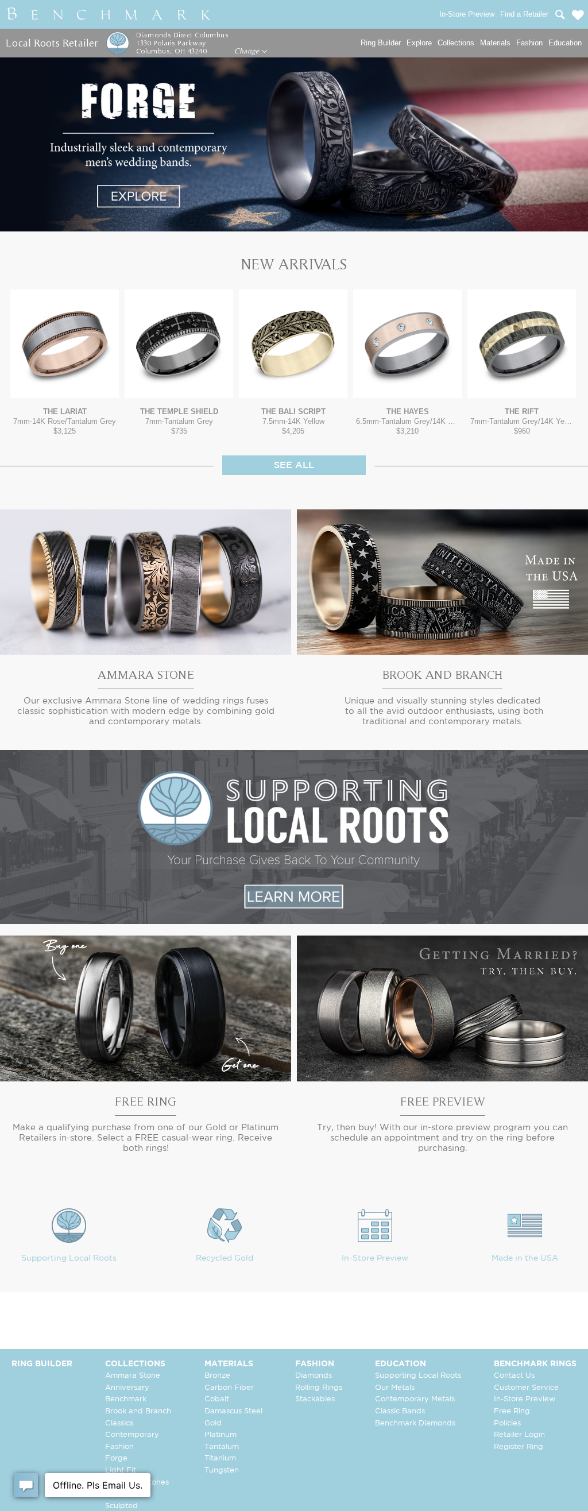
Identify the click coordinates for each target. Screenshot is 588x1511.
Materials (495, 42)
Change (247, 51)
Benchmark (125, 1399)
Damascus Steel (233, 1411)
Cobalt (216, 1399)
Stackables (315, 1399)
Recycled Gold (224, 1258)
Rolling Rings (318, 1388)
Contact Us (514, 1376)
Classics (119, 1423)
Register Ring (518, 1447)
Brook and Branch (138, 1411)
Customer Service (526, 1388)
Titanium (220, 1458)
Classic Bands (400, 1411)
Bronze (217, 1376)
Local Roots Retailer (52, 43)
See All (294, 465)
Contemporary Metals (415, 1399)
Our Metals (395, 1388)
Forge (116, 1458)
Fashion (529, 42)
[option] (64, 362)
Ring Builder (381, 42)
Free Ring (512, 1411)
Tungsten (221, 1470)
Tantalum (221, 1447)
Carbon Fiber (229, 1388)
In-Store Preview (375, 1258)
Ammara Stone (132, 1376)
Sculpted (121, 1506)
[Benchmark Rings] (109, 14)
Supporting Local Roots (69, 1258)
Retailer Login (519, 1435)
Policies (507, 1423)
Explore (419, 42)
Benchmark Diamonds (415, 1423)
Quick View (65, 387)
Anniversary (127, 1388)
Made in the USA (525, 1258)
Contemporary (132, 1435)
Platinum (220, 1435)
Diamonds (313, 1376)
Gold (213, 1423)
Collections (456, 42)
